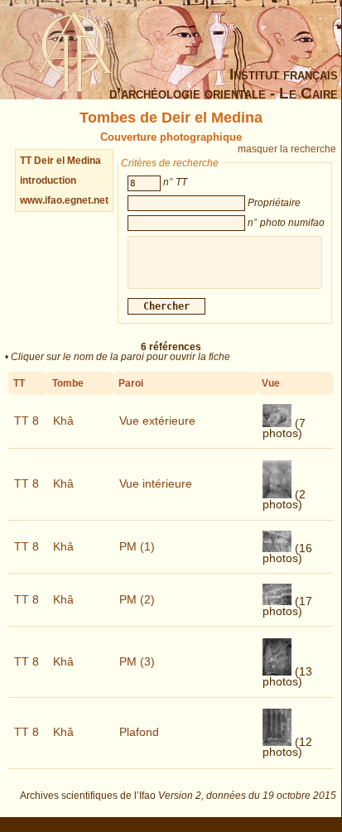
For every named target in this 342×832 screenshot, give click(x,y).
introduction (48, 180)
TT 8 (26, 420)
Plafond (139, 731)
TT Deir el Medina (60, 160)
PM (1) (137, 546)
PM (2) (137, 599)
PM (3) (137, 661)
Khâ (63, 420)
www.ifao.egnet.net (64, 200)
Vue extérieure (157, 420)
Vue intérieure (155, 483)
